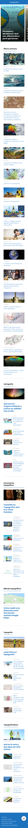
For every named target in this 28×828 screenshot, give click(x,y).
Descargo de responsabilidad (9, 825)
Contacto (4, 817)
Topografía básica (11, 725)
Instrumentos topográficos (9, 484)
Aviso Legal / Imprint (6, 823)
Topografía (8, 632)
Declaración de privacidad (8, 821)
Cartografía (8, 384)
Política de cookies (6, 819)
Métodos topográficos (12, 589)
